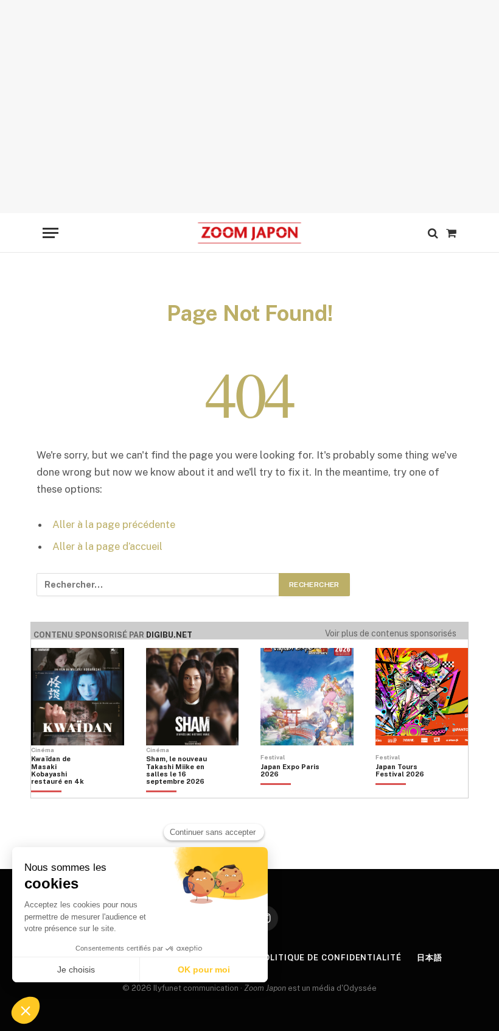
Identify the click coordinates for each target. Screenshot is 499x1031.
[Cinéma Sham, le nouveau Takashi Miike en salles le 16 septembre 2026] (176, 791)
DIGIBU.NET (169, 634)
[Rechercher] (433, 233)
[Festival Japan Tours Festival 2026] (405, 791)
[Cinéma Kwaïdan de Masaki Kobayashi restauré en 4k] (61, 791)
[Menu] (50, 233)
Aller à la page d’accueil (107, 546)
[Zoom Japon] (249, 233)
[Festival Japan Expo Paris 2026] (290, 791)
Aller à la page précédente (113, 524)
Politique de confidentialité (329, 957)
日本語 (429, 957)
